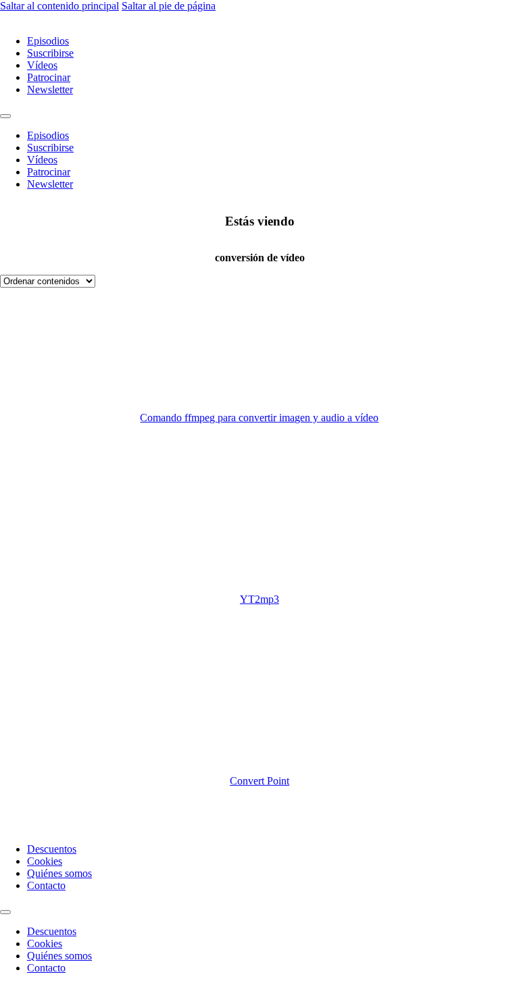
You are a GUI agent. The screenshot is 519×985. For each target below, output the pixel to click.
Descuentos (51, 849)
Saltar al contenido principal (59, 5)
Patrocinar (48, 77)
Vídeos (42, 65)
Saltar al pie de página (169, 5)
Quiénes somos (59, 873)
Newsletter (50, 89)
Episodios (48, 41)
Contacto (46, 885)
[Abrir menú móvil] (5, 116)
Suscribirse (50, 53)
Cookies (44, 861)
